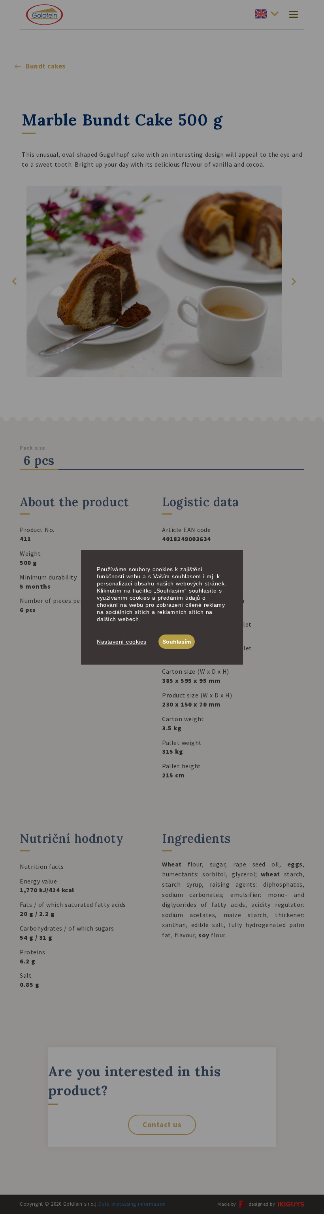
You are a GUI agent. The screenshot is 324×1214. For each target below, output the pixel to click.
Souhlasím (176, 641)
